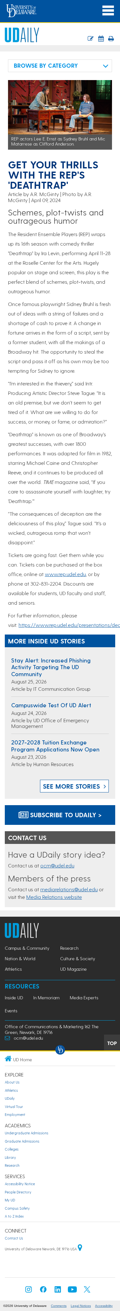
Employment (15, 1114)
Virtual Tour (14, 1106)
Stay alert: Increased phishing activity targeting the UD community (51, 667)
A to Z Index (14, 1216)
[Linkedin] (57, 1291)
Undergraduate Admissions (26, 1133)
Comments (59, 1306)
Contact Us (14, 1238)
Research (69, 948)
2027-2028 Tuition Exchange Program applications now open (55, 745)
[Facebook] (43, 1291)
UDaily (10, 1098)
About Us (12, 1082)
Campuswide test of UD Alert (51, 705)
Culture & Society (77, 958)
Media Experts (84, 997)
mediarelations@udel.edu (69, 889)
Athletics (13, 969)
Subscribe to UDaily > (65, 815)
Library (10, 1157)
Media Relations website (54, 897)
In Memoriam (46, 997)
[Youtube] (72, 1291)
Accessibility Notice (20, 1184)
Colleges (12, 1149)
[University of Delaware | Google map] (80, 1249)
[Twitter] (87, 1291)
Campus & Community (27, 948)
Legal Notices (81, 1306)
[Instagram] (28, 1291)
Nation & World (20, 958)
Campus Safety (17, 1208)
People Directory (18, 1192)
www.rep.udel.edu (65, 574)
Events (11, 1010)
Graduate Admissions (22, 1141)
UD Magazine (73, 969)
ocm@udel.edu (57, 865)
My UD (10, 1200)
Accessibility (104, 1306)
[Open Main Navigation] (108, 11)
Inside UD (14, 997)
